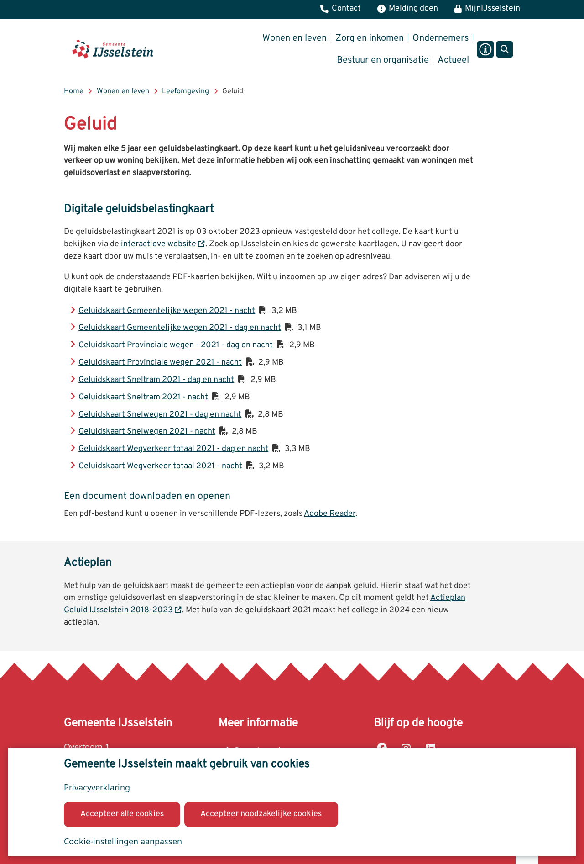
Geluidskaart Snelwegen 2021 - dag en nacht (159, 414)
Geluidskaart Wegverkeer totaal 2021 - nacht (160, 466)
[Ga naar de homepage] (112, 49)
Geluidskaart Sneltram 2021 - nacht (143, 397)
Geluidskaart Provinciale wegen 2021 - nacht (160, 362)
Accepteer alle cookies (122, 814)
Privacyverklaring (97, 787)
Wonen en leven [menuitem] (294, 38)
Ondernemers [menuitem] (440, 38)
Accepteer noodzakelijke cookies (261, 814)
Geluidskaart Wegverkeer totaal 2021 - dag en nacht (173, 449)
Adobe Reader (329, 514)
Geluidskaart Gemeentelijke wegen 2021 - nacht (166, 311)
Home (73, 91)
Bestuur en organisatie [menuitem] (383, 60)
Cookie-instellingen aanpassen (123, 841)
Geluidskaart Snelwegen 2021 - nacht (146, 431)
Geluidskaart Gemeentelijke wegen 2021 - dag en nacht (179, 328)
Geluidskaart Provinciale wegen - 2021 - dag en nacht (175, 345)
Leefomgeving (185, 91)
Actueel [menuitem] (453, 60)
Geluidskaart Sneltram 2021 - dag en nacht (156, 380)
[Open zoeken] (504, 49)
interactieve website (158, 244)
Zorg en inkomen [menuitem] (369, 38)
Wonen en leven (123, 91)
